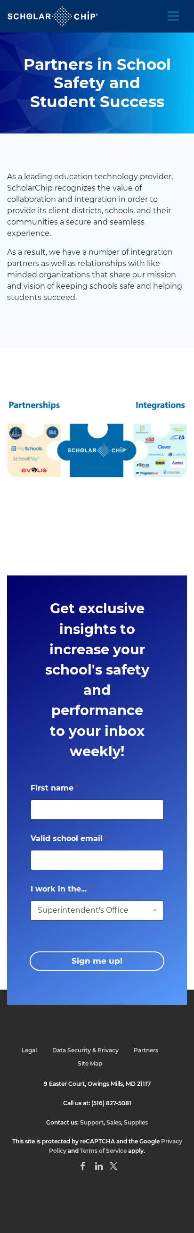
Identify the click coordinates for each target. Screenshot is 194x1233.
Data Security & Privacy (85, 1050)
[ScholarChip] (53, 16)
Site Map (90, 1063)
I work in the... (61, 888)
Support (92, 1122)
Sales (113, 1122)
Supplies (136, 1122)
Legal (29, 1050)
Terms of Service (103, 1150)
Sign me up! (97, 961)
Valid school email (69, 838)
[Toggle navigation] (173, 16)
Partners (146, 1050)
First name (55, 787)
